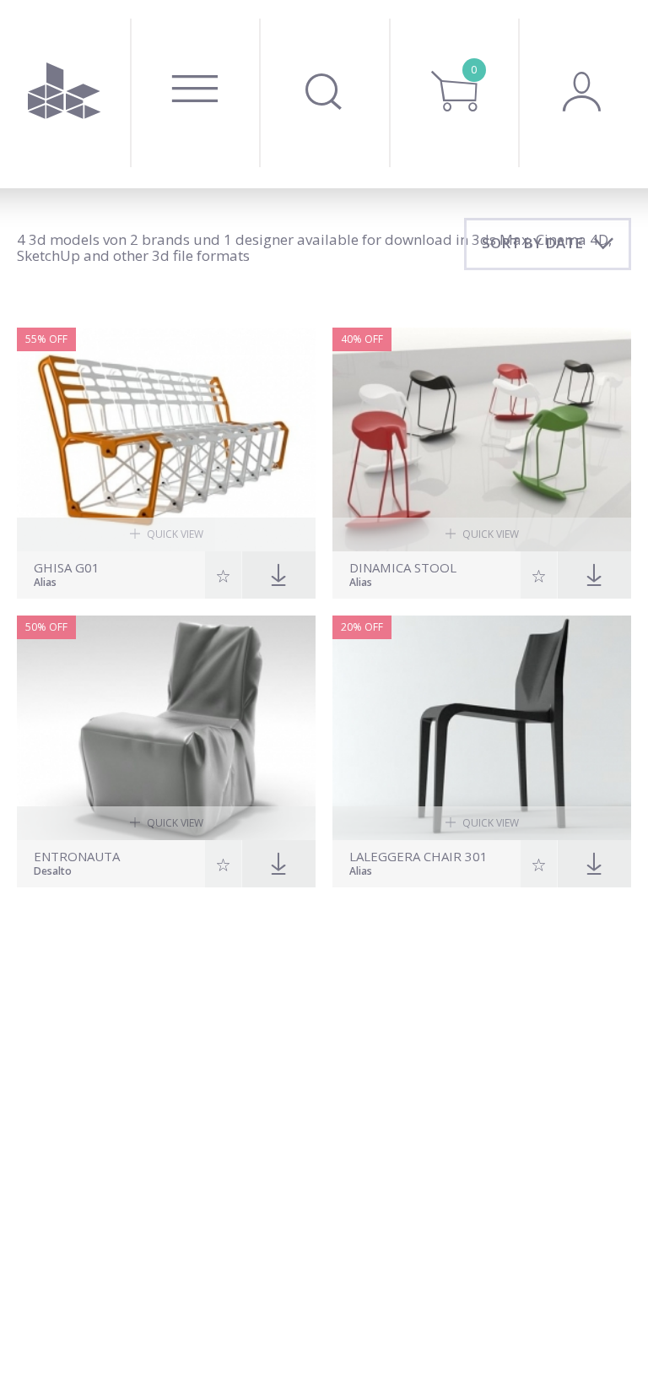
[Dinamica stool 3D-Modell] (481, 440)
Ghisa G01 (67, 568)
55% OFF (46, 339)
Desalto (53, 872)
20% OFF (362, 627)
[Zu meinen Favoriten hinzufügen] (223, 575)
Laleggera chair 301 (418, 857)
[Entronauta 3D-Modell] (166, 728)
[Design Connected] (65, 94)
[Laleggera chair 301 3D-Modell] (481, 728)
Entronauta (77, 857)
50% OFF (46, 627)
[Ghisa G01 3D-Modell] (166, 440)
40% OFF (362, 339)
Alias (45, 583)
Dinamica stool (402, 568)
